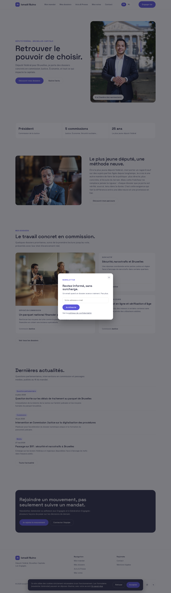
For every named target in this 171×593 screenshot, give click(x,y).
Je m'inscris (71, 307)
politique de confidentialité (80, 313)
